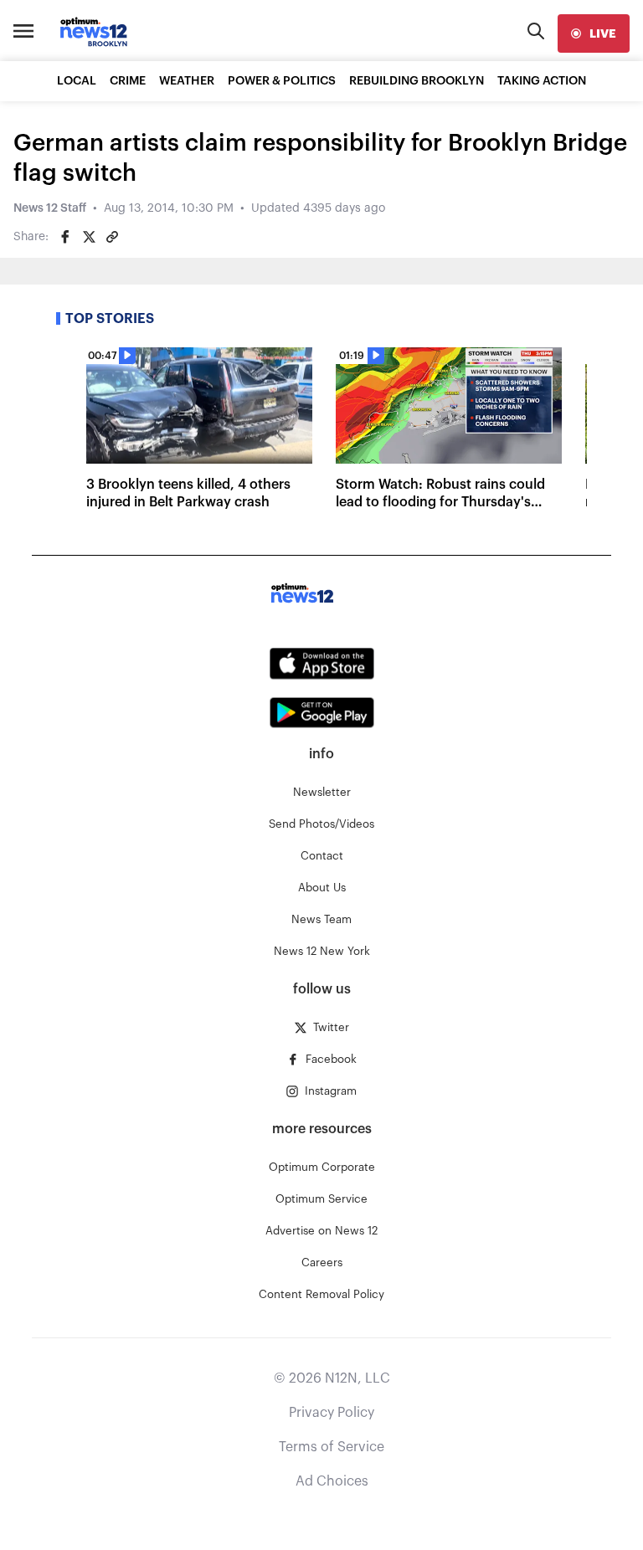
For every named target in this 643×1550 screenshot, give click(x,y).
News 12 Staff (49, 208)
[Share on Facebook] (65, 237)
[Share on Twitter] (88, 237)
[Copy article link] (112, 237)
